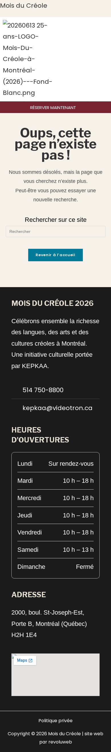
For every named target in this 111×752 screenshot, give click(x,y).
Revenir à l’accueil (55, 255)
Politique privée (55, 720)
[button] (106, 59)
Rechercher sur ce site (56, 219)
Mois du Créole (23, 5)
